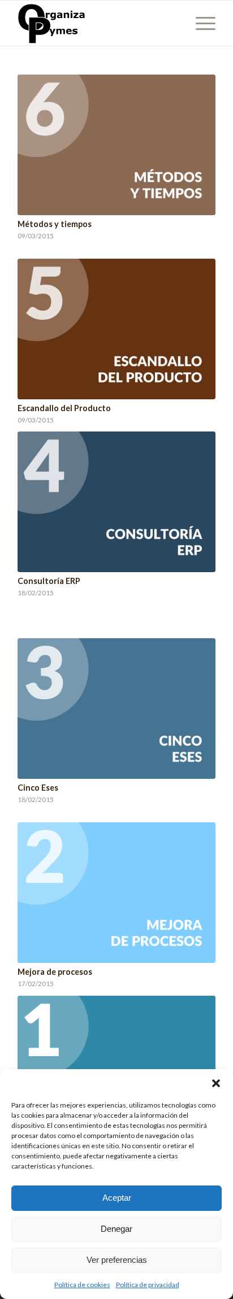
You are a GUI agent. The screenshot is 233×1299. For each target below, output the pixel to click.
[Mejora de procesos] (116, 892)
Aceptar (116, 1197)
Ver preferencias (117, 1260)
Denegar (116, 1228)
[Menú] (199, 23)
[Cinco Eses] (116, 708)
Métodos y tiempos (55, 224)
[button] (216, 1083)
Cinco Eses (38, 787)
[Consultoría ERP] (116, 501)
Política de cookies (82, 1284)
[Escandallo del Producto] (116, 329)
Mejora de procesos (55, 972)
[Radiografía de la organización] (116, 1066)
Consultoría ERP (49, 581)
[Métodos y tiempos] (116, 145)
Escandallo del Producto (64, 408)
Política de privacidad (147, 1284)
